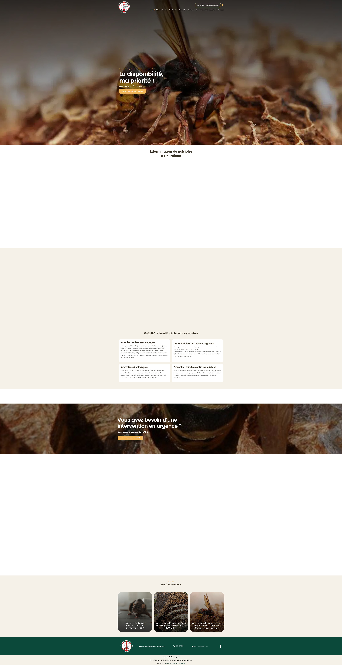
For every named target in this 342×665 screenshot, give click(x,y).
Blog (151, 660)
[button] (208, 5)
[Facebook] (220, 646)
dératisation (120, 283)
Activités (156, 660)
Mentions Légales (165, 660)
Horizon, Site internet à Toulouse (175, 663)
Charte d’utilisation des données (182, 660)
